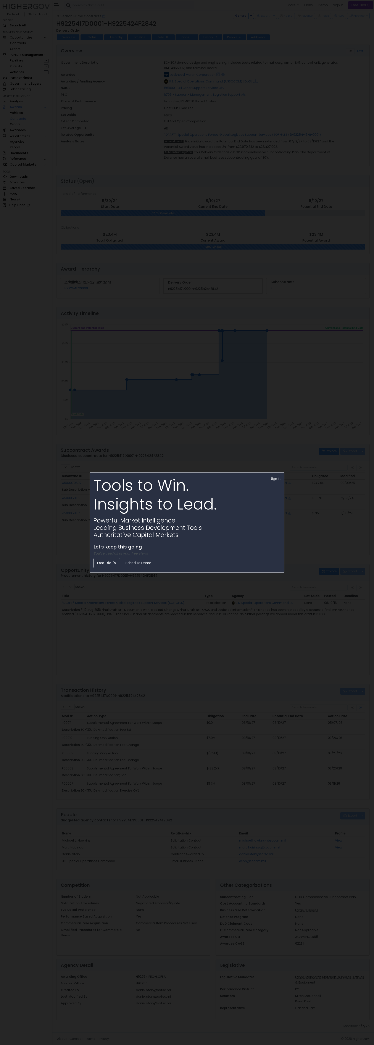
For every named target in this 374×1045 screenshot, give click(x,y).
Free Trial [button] (105, 563)
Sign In (275, 478)
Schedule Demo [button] (138, 563)
